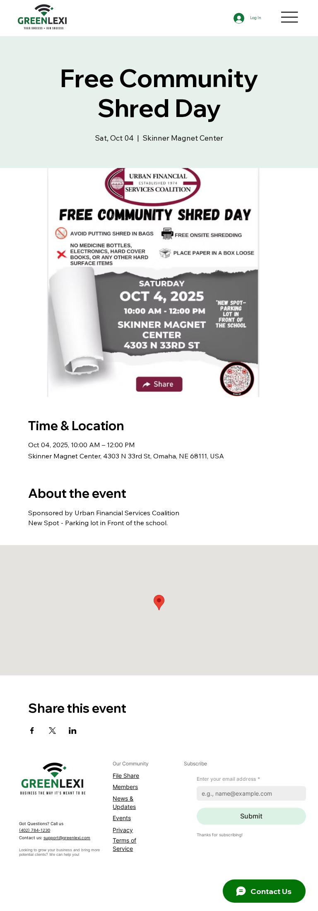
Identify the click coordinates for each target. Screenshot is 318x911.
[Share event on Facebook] (32, 730)
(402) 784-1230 (34, 830)
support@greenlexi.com (66, 837)
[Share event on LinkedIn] (73, 730)
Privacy (123, 829)
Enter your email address (228, 779)
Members (125, 786)
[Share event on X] (52, 730)
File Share (126, 775)
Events (122, 817)
